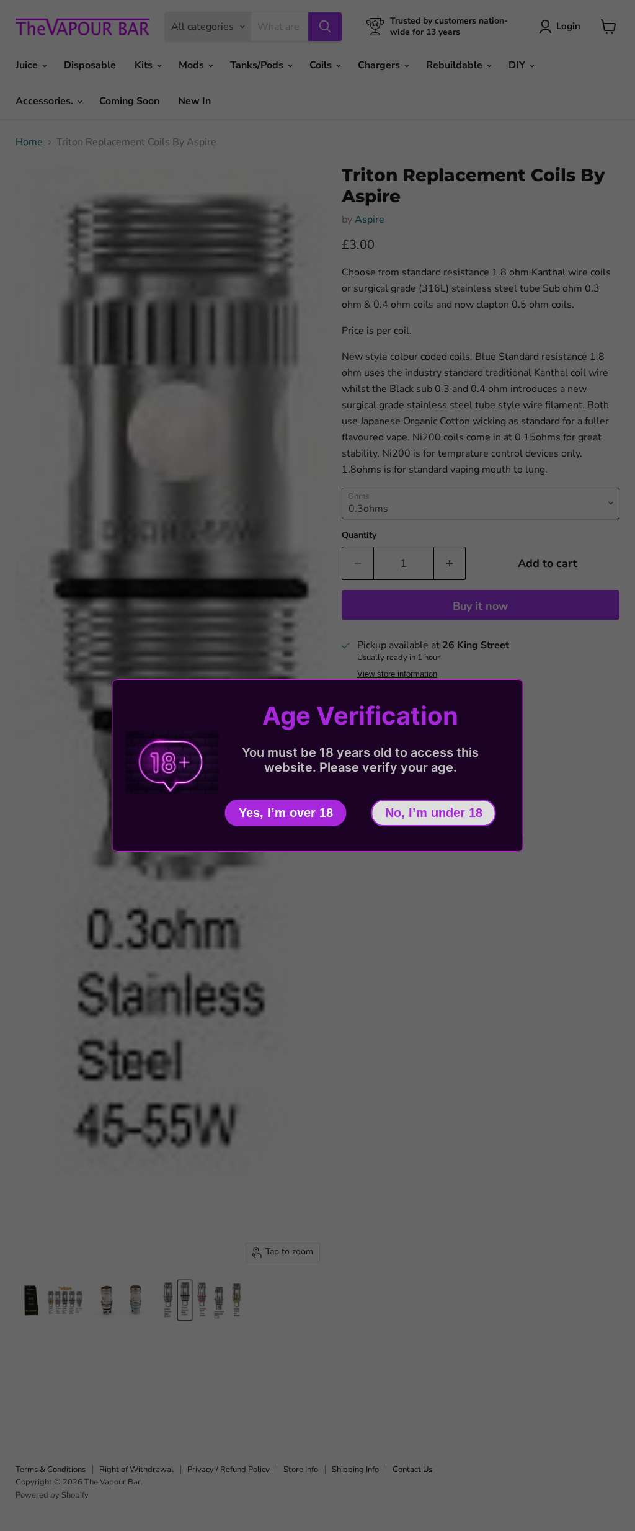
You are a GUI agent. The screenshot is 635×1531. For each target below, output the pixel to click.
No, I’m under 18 (433, 812)
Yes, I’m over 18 (286, 812)
